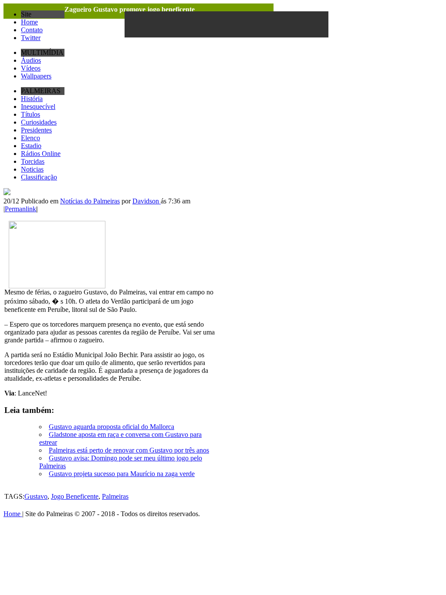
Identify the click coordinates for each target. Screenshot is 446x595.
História (32, 98)
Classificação (39, 177)
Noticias (32, 169)
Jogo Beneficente (74, 496)
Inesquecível (38, 106)
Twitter (31, 37)
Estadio (31, 145)
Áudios (31, 60)
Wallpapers (36, 76)
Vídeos (31, 68)
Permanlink (20, 209)
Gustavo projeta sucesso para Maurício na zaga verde (122, 473)
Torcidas (32, 161)
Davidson (146, 201)
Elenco (30, 138)
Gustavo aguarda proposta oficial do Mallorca (111, 426)
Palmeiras (115, 496)
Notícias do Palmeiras (90, 201)
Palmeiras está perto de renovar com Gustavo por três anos (129, 450)
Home (29, 22)
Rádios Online (41, 153)
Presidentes (36, 130)
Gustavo (35, 496)
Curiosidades (39, 122)
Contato (32, 30)
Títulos (30, 114)
